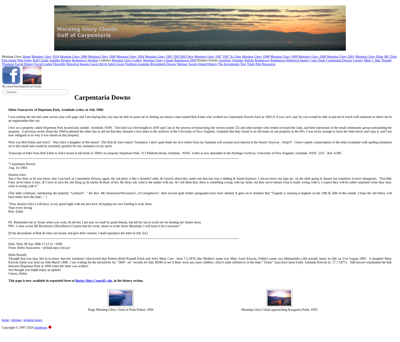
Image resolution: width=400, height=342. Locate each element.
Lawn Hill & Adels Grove (107, 64)
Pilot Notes (24, 60)
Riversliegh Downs (163, 64)
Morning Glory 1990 (102, 56)
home (5, 320)
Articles (249, 60)
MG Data (390, 56)
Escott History (24, 64)
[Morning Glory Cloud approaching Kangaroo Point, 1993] (279, 306)
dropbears (40, 327)
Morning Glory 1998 (255, 56)
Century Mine (362, 60)
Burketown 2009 (185, 60)
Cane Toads (317, 60)
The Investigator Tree (232, 64)
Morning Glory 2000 (312, 56)
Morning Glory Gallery (127, 60)
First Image (9, 60)
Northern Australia (137, 64)
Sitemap (182, 64)
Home (26, 56)
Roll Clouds (41, 60)
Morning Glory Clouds (158, 60)
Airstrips (237, 60)
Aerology (225, 60)
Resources (268, 64)
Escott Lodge (43, 64)
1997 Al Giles (232, 56)
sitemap (16, 320)
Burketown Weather (85, 60)
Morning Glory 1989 (73, 56)
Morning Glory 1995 (158, 56)
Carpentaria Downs (339, 60)
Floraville (59, 64)
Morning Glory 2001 (340, 56)
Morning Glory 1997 (208, 56)
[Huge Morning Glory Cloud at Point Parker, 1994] (121, 306)
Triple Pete (254, 64)
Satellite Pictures (60, 60)
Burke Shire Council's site (93, 280)
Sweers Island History (202, 64)
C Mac (376, 60)
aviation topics (33, 320)
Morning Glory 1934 (45, 56)
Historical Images (77, 64)
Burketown (262, 60)
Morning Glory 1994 (130, 56)
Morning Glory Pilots (369, 56)
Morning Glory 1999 (284, 56)
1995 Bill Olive (183, 56)
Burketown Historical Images (289, 60)
